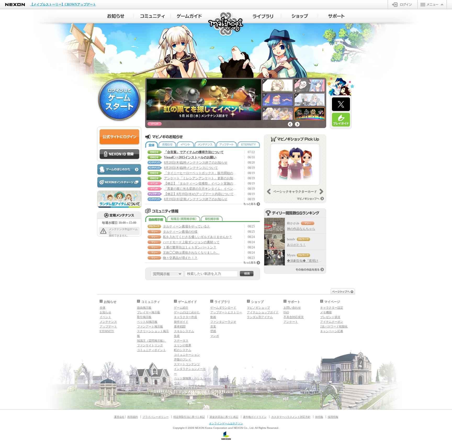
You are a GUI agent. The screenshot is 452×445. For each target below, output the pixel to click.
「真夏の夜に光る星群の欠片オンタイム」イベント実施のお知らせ (200, 189)
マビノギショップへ (310, 198)
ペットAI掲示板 (147, 321)
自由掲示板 (155, 219)
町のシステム (182, 350)
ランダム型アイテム (260, 317)
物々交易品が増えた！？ (180, 258)
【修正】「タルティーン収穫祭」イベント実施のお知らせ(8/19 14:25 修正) (200, 183)
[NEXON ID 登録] (119, 154)
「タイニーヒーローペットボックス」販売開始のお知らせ (200, 173)
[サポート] (336, 16)
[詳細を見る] (295, 164)
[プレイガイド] (341, 120)
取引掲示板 (212, 219)
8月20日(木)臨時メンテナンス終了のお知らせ (195, 162)
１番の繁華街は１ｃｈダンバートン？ (189, 247)
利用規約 (132, 416)
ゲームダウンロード (223, 307)
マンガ (214, 335)
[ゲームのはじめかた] (119, 170)
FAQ (286, 312)
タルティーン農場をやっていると (186, 226)
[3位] (274, 257)
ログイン (402, 4)
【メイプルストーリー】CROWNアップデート (63, 4)
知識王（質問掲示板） (183, 219)
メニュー (432, 4)
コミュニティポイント (151, 350)
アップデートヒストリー (226, 312)
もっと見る (252, 204)
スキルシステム (184, 331)
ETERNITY (248, 144)
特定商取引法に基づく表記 (189, 416)
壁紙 (213, 331)
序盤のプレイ (182, 359)
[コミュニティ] (152, 16)
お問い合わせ (292, 307)
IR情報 (319, 416)
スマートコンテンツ (187, 364)
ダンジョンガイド (185, 387)
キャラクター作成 (185, 317)
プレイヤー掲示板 (148, 312)
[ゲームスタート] (119, 99)
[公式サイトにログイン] (119, 137)
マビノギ (226, 24)
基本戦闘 (179, 326)
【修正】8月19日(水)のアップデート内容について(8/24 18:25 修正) (200, 194)
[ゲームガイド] (189, 16)
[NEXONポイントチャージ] (119, 182)
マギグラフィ (182, 392)
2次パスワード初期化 (334, 326)
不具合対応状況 (294, 317)
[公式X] (341, 104)
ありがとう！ (296, 245)
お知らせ (167, 144)
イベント (185, 144)
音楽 (213, 326)
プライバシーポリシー (156, 416)
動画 (213, 317)
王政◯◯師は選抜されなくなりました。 (191, 252)
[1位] (274, 225)
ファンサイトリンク (150, 345)
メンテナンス (205, 144)
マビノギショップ (258, 307)
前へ (290, 124)
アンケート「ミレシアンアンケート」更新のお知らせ (200, 178)
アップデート (226, 144)
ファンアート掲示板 (150, 326)
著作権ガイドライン (255, 416)
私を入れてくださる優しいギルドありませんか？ (197, 237)
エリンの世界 (182, 345)
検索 (246, 273)
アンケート (291, 321)
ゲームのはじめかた (187, 312)
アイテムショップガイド (263, 312)
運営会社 (119, 416)
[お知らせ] (115, 16)
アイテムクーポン (331, 321)
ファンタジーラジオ (223, 321)
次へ (297, 124)
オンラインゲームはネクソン (226, 423)
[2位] (274, 241)
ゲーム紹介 (181, 307)
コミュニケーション (187, 354)
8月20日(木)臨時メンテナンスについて (191, 168)
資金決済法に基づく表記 (224, 416)
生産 (177, 335)
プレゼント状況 (330, 317)
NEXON (15, 4)
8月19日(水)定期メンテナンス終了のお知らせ (195, 199)
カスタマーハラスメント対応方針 (290, 416)
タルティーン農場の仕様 (180, 231)
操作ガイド (181, 321)
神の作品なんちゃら (301, 229)
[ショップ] (299, 16)
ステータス (181, 340)
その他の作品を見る (310, 269)
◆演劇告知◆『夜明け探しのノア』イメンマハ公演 (323, 261)
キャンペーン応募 (331, 331)
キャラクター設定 (331, 307)
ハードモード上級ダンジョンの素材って (191, 242)
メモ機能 (326, 312)
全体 (151, 144)
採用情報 (333, 416)
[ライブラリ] (262, 16)
